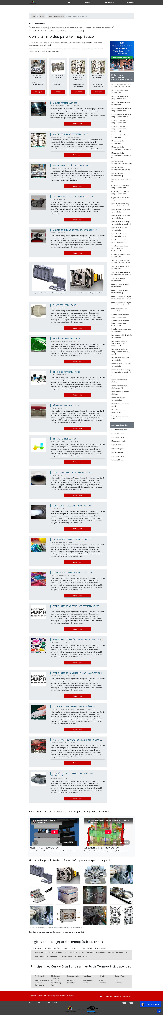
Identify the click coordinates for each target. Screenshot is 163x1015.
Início (102, 996)
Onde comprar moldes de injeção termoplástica (120, 186)
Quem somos (109, 2)
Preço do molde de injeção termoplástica (120, 211)
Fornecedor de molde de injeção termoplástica (119, 121)
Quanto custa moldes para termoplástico (120, 255)
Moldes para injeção (118, 441)
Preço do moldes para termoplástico (73, 31)
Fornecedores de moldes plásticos (120, 393)
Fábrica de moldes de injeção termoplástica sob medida (121, 85)
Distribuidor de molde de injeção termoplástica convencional (120, 323)
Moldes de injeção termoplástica (38, 28)
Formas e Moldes (117, 460)
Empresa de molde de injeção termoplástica (121, 336)
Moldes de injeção (117, 449)
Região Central (36, 948)
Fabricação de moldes (118, 376)
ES (42, 973)
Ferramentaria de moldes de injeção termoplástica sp (121, 115)
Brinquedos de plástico (119, 430)
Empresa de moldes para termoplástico (120, 359)
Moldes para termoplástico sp (120, 180)
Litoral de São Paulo (100, 948)
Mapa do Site (126, 996)
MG (37, 973)
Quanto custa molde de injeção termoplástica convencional (119, 248)
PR (52, 973)
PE (66, 973)
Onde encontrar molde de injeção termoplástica (120, 192)
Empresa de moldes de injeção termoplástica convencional (46, 31)
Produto (88, 2)
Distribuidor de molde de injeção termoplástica (120, 316)
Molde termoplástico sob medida (120, 405)
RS (61, 973)
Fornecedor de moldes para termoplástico (121, 136)
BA (70, 973)
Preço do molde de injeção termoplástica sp (120, 217)
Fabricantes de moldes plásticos (119, 381)
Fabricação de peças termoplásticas (118, 399)
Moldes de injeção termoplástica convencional (121, 148)
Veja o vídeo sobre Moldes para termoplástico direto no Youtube (53, 851)
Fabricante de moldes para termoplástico (120, 103)
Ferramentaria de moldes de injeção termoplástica (121, 109)
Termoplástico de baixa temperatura (119, 417)
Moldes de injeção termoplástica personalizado (121, 162)
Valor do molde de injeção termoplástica (120, 267)
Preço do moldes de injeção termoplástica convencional (121, 223)
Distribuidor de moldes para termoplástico (121, 330)
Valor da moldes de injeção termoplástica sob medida (120, 261)
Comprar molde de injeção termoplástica (120, 285)
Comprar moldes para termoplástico (119, 310)
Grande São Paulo (87, 948)
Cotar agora (37, 92)
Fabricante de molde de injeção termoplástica (119, 97)
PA (92, 973)
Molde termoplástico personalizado (118, 411)
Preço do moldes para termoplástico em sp (119, 235)
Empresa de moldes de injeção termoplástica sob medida (120, 351)
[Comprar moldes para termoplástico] (38, 67)
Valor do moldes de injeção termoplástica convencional (98, 28)
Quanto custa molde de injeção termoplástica (119, 241)
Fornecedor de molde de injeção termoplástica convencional (65, 28)
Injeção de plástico (117, 433)
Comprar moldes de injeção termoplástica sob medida (121, 304)
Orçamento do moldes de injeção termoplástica (120, 199)
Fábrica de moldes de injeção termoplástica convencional (121, 371)
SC (56, 973)
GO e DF (81, 973)
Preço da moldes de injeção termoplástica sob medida (120, 205)
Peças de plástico (117, 445)
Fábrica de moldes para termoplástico (119, 91)
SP (47, 973)
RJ (32, 973)
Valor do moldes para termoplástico (118, 279)
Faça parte (130, 2)
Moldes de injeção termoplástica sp (117, 174)
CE (75, 973)
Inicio (70, 2)
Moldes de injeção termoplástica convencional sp (121, 155)
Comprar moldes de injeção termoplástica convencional (121, 297)
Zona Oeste (57, 948)
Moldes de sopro (117, 452)
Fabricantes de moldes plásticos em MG (119, 387)
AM (88, 973)
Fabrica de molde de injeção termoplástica (121, 365)
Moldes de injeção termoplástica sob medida (120, 168)
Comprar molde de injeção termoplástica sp (120, 291)
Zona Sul (66, 948)
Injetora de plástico (118, 437)
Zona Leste (75, 948)
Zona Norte (48, 948)
